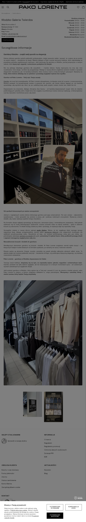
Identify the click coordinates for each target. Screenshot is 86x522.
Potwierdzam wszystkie (55, 515)
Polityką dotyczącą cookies (18, 510)
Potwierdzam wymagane (55, 507)
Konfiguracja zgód (73, 507)
